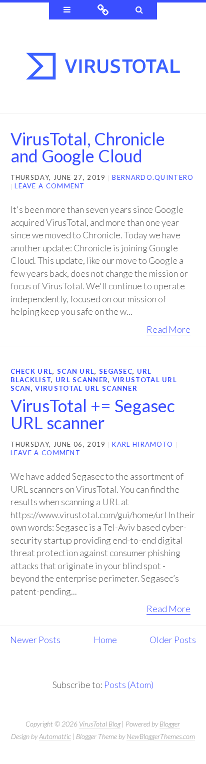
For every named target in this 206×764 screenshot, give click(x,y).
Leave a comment (49, 186)
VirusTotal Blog (99, 724)
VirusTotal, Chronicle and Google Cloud (87, 147)
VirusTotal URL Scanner (86, 388)
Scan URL (75, 371)
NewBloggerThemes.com (160, 736)
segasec (115, 371)
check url (31, 371)
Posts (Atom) (129, 684)
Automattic (55, 736)
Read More (168, 329)
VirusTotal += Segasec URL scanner (92, 414)
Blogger (170, 724)
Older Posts (173, 639)
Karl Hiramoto (142, 444)
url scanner (82, 380)
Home (105, 639)
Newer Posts (35, 639)
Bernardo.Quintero (153, 177)
